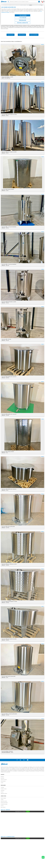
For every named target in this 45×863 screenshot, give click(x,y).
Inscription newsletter (4, 804)
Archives (2, 805)
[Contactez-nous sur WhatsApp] (43, 857)
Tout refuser (23, 17)
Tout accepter (22, 15)
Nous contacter (3, 807)
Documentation (3, 781)
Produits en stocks (3, 788)
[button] (42, 1)
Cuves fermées (10, 34)
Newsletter (2, 778)
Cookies (2, 799)
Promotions (2, 790)
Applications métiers (4, 793)
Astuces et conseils (4, 779)
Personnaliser (22, 20)
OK (39, 1)
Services (2, 791)
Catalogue (2, 787)
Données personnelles (4, 802)
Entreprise (2, 776)
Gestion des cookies (4, 801)
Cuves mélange (22, 34)
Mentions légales (3, 798)
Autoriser (27, 811)
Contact (2, 782)
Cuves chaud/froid (33, 34)
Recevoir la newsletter (22, 22)
